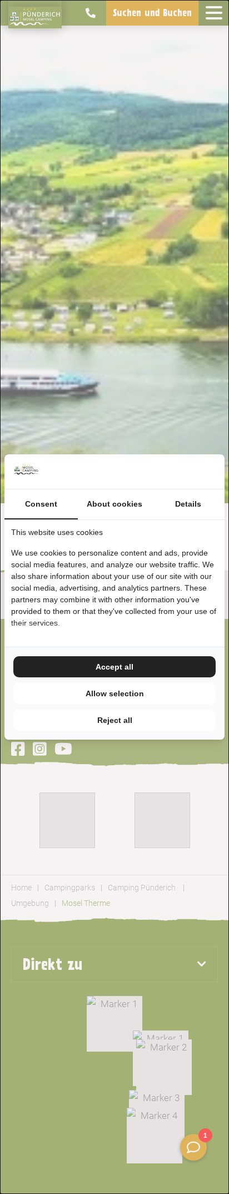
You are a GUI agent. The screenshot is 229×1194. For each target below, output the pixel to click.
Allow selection (115, 693)
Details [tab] (188, 503)
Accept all (114, 666)
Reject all (114, 720)
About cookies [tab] (114, 503)
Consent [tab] (41, 503)
